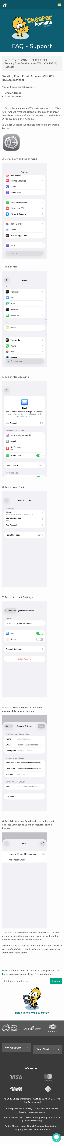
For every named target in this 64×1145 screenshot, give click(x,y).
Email (24, 59)
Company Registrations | (46, 1126)
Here (5, 974)
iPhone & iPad (39, 59)
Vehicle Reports (42, 1129)
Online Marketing (33, 1120)
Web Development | (36, 1117)
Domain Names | (11, 1117)
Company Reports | (23, 1129)
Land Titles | (27, 1126)
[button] (58, 4)
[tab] (16, 1047)
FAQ (13, 59)
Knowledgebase (36, 1111)
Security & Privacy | (23, 1108)
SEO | (22, 1117)
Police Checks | (12, 1126)
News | (9, 1108)
